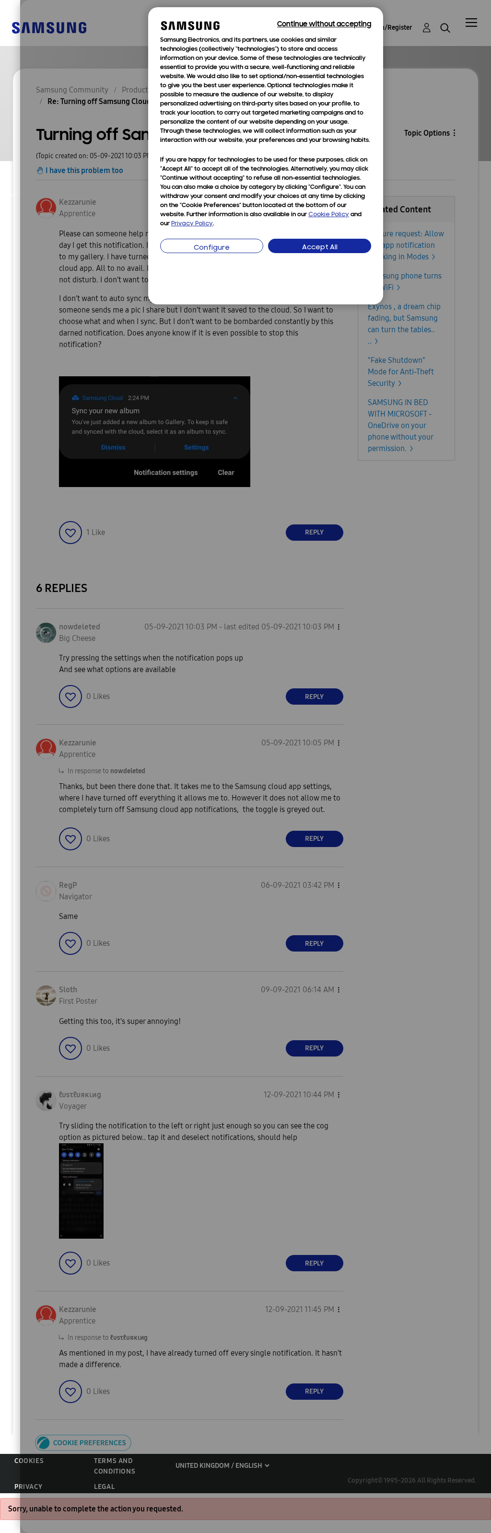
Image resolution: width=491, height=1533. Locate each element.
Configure (212, 248)
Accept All (320, 247)
